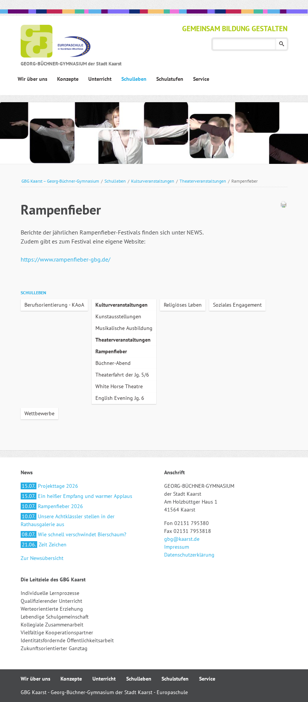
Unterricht (104, 678)
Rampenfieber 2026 (52, 506)
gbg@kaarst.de (181, 539)
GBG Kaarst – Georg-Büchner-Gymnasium (60, 181)
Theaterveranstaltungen (203, 181)
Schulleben (115, 181)
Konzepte (71, 678)
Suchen (281, 44)
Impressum (176, 546)
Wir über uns (35, 678)
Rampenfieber (111, 351)
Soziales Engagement (237, 304)
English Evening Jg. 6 (119, 398)
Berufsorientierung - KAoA (54, 304)
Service (207, 678)
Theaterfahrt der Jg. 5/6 (122, 374)
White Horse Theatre (119, 386)
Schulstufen (175, 678)
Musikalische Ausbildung (123, 328)
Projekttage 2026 (50, 486)
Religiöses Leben (183, 304)
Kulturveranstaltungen (152, 181)
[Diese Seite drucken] (283, 206)
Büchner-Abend (113, 363)
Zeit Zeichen (44, 544)
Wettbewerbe (39, 413)
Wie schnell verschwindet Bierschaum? (74, 534)
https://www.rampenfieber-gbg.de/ (65, 259)
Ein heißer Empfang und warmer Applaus (77, 496)
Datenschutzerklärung (189, 554)
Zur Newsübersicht (42, 558)
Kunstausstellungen (118, 316)
